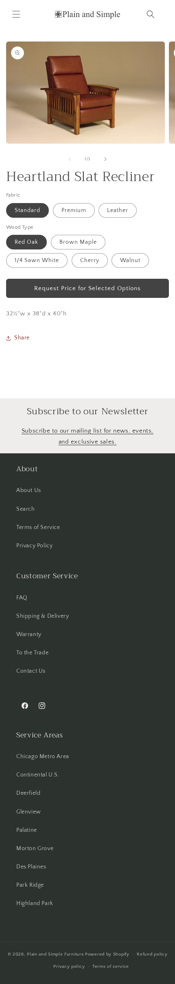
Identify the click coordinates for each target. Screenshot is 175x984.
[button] (16, 14)
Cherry (89, 260)
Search (25, 509)
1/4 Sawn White (37, 260)
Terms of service (110, 966)
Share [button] (22, 338)
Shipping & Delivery (42, 616)
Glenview (28, 812)
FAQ (22, 598)
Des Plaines (31, 867)
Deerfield (28, 793)
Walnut (130, 260)
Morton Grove (34, 848)
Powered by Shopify (107, 953)
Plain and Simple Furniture (55, 953)
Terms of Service (38, 527)
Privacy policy (69, 966)
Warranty (29, 634)
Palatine (26, 830)
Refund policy (152, 954)
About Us (28, 490)
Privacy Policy (34, 545)
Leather (117, 210)
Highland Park (34, 903)
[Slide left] (70, 159)
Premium (73, 210)
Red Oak (26, 242)
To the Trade (32, 652)
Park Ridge (30, 885)
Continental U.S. (37, 775)
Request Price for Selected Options (87, 288)
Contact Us (31, 671)
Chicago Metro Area (42, 756)
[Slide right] (105, 159)
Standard (27, 210)
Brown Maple (78, 242)
